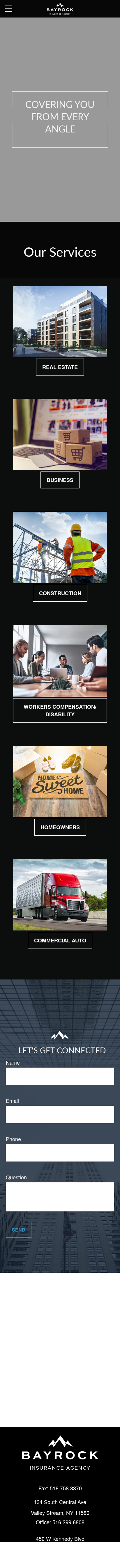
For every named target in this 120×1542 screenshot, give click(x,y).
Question (16, 1177)
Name (13, 1062)
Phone (13, 1139)
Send (18, 1229)
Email (12, 1100)
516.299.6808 (68, 1522)
